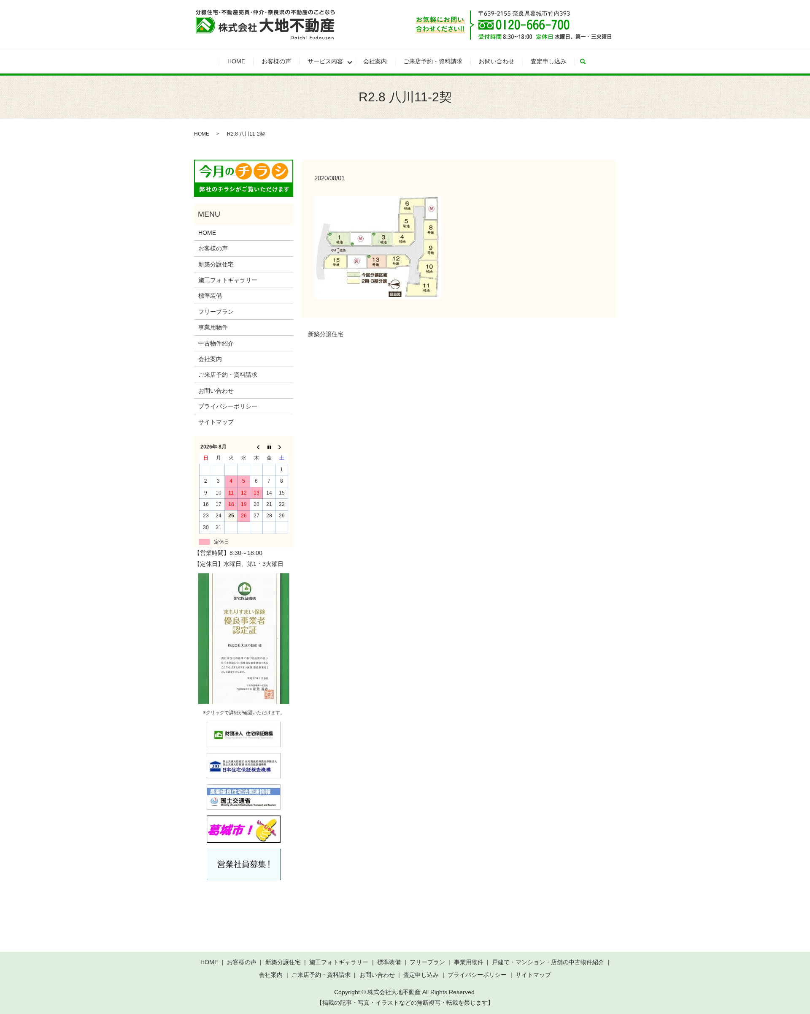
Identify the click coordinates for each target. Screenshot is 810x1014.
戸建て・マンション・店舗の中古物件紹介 (548, 962)
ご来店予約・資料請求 (432, 61)
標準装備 (210, 295)
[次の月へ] (281, 446)
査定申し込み (548, 61)
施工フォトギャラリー (227, 280)
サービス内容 (325, 61)
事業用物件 (213, 327)
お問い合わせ (496, 61)
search (587, 61)
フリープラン (216, 311)
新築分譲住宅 (325, 334)
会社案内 (375, 61)
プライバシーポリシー (227, 406)
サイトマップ (216, 422)
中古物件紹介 (216, 343)
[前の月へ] (256, 446)
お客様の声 (276, 61)
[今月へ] (269, 446)
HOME (236, 61)
